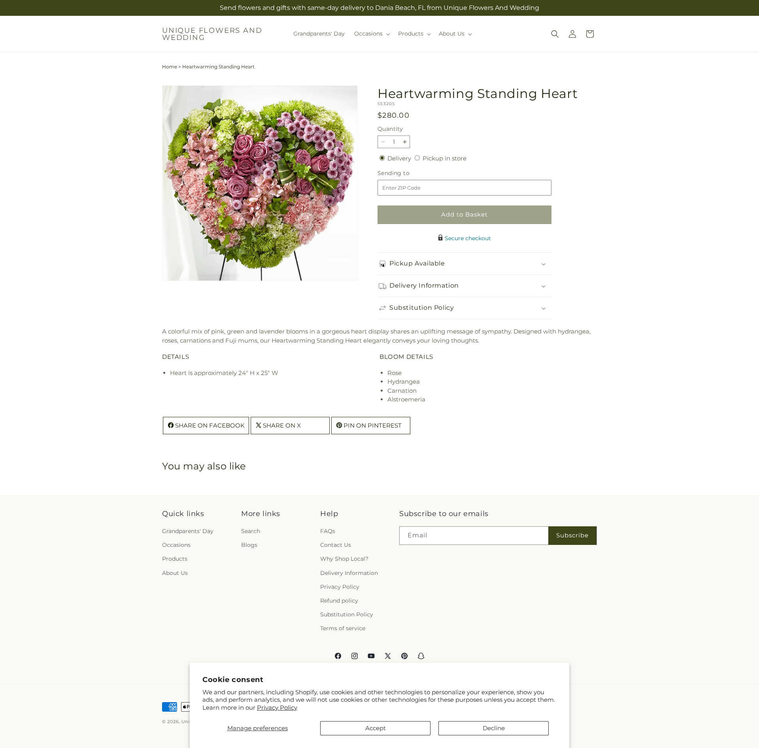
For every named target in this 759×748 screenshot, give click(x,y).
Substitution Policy (346, 614)
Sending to (405, 173)
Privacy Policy (277, 707)
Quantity (390, 128)
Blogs (249, 545)
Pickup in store (444, 158)
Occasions (176, 545)
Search (250, 531)
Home (169, 67)
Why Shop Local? (344, 559)
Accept (375, 728)
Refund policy (339, 601)
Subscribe (572, 535)
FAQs (327, 531)
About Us (175, 573)
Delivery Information (349, 573)
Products (174, 559)
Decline (494, 728)
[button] (371, 33)
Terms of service (342, 628)
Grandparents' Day (187, 531)
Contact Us (335, 545)
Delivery (400, 158)
